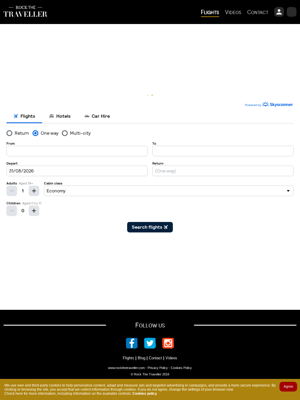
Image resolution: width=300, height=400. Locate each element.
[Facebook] (135, 347)
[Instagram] (165, 347)
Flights (128, 358)
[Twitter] (150, 347)
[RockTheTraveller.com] (25, 21)
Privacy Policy (158, 368)
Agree (288, 386)
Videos (171, 358)
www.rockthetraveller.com (126, 368)
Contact (155, 358)
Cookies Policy (181, 368)
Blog (141, 358)
